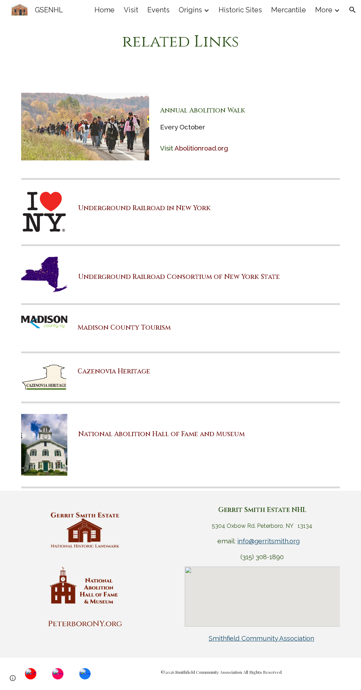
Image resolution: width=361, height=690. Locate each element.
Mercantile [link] (288, 10)
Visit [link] (131, 10)
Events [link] (158, 10)
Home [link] (104, 10)
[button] (352, 9)
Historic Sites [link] (240, 10)
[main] (180, 42)
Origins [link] (190, 10)
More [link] (323, 10)
